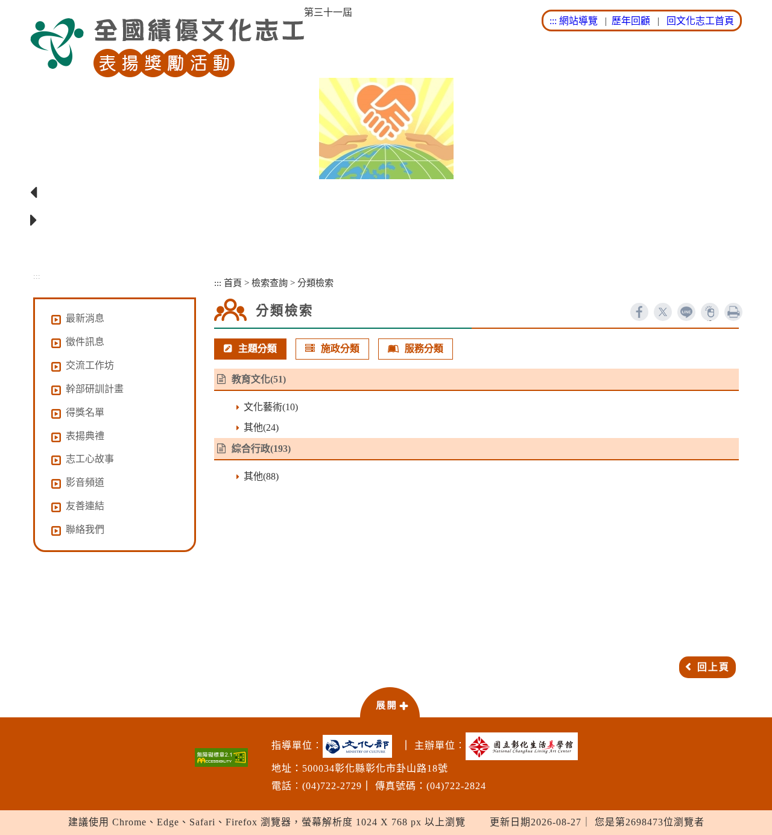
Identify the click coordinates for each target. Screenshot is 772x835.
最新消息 (85, 318)
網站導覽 (578, 21)
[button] (389, 701)
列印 (733, 312)
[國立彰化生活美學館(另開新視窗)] (525, 746)
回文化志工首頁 (700, 21)
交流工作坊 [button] (90, 365)
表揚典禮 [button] (85, 436)
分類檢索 (315, 283)
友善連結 (85, 506)
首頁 (233, 283)
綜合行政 (251, 448)
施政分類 (340, 348)
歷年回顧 (631, 21)
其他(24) (261, 427)
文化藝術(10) (271, 407)
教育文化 (251, 379)
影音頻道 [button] (85, 482)
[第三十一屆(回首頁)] (167, 48)
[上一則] (386, 193)
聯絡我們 (85, 529)
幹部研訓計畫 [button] (95, 389)
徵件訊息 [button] (85, 342)
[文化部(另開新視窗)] (360, 746)
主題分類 (257, 348)
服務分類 (424, 348)
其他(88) (261, 476)
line (686, 312)
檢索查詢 (270, 283)
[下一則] (386, 221)
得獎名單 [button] (85, 412)
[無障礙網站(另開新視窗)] (221, 757)
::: (553, 21)
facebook (639, 312)
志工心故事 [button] (90, 459)
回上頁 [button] (713, 667)
